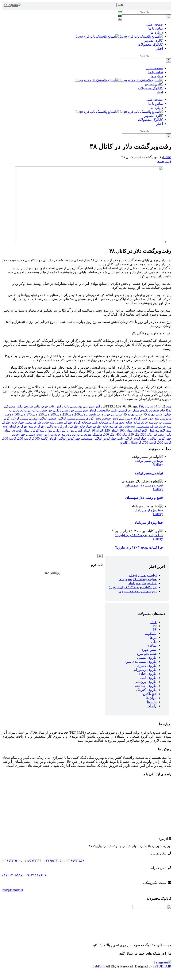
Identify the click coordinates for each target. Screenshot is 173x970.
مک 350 (134, 434)
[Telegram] (12, 5)
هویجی (86, 434)
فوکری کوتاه (18, 426)
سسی (81, 418)
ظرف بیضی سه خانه (57, 422)
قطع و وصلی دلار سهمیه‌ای (144, 485)
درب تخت (24, 410)
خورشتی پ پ (42, 410)
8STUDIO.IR (162, 966)
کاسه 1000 (40, 438)
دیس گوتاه (94, 418)
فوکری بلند (36, 426)
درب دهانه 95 (132, 414)
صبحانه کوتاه (82, 422)
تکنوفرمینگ (140, 410)
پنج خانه (60, 434)
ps (151, 406)
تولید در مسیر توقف (149, 460)
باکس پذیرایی (93, 406)
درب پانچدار (95, 414)
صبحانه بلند (100, 422)
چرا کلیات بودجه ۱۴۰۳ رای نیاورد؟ (139, 535)
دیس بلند (126, 418)
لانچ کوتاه (140, 430)
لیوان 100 (125, 430)
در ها (153, 637)
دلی (154, 641)
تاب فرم (48, 406)
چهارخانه (19, 434)
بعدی (160, 161)
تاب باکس (62, 406)
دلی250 (44, 414)
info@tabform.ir (12, 890)
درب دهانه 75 (152, 414)
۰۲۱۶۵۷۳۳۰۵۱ (53, 860)
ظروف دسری (147, 666)
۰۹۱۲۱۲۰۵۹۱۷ (12, 875)
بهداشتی (76, 406)
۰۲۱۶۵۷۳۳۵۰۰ (11, 860)
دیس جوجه (110, 418)
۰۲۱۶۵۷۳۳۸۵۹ (75, 860)
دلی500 (20, 414)
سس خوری (149, 649)
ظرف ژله (71, 426)
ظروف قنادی (147, 674)
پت (69, 434)
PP (155, 626)
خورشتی (82, 410)
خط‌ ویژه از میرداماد (149, 510)
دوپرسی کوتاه (143, 418)
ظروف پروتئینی (146, 682)
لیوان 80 (97, 430)
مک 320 (146, 434)
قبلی (168, 161)
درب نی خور (113, 414)
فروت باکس (53, 426)
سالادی (152, 645)
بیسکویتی (150, 633)
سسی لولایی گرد (16, 418)
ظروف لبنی (148, 678)
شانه (137, 422)
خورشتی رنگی (64, 410)
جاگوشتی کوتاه (99, 410)
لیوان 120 (111, 430)
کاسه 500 (164, 442)
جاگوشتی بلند (121, 410)
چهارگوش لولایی (159, 438)
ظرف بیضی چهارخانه (26, 422)
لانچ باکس (150, 694)
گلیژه (124, 442)
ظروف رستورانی (144, 670)
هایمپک (97, 434)
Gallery (158, 464)
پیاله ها (152, 702)
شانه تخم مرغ (147, 653)
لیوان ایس (83, 430)
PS (155, 629)
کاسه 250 (24, 438)
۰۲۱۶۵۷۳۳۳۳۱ (32, 860)
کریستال (135, 442)
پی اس (48, 434)
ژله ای (152, 706)
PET (153, 622)
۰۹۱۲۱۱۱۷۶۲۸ (35, 875)
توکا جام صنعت (160, 410)
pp (146, 406)
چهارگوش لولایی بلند (132, 438)
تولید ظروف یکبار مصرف (23, 406)
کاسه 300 (9, 438)
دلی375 (32, 414)
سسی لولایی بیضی (43, 418)
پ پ (76, 434)
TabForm (99, 966)
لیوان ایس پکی (64, 430)
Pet (141, 406)
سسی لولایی (66, 418)
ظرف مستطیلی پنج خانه (141, 426)
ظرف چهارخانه (90, 426)
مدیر (168, 406)
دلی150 (68, 414)
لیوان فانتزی (21, 430)
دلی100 (80, 414)
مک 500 (109, 434)
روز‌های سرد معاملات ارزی (138, 591)
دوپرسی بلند (162, 418)
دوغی (9, 414)
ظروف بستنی (147, 657)
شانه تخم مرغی (121, 422)
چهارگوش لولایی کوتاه (65, 438)
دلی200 (56, 414)
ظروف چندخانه (146, 686)
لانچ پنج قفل (157, 430)
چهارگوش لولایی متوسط (99, 438)
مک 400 (121, 434)
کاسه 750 (149, 442)
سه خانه (147, 422)
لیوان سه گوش (41, 430)
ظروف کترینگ (146, 690)
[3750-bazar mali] (89, 242)
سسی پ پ (163, 422)
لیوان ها (151, 698)
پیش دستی (34, 434)
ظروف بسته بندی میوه (141, 661)
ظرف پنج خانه (112, 426)
